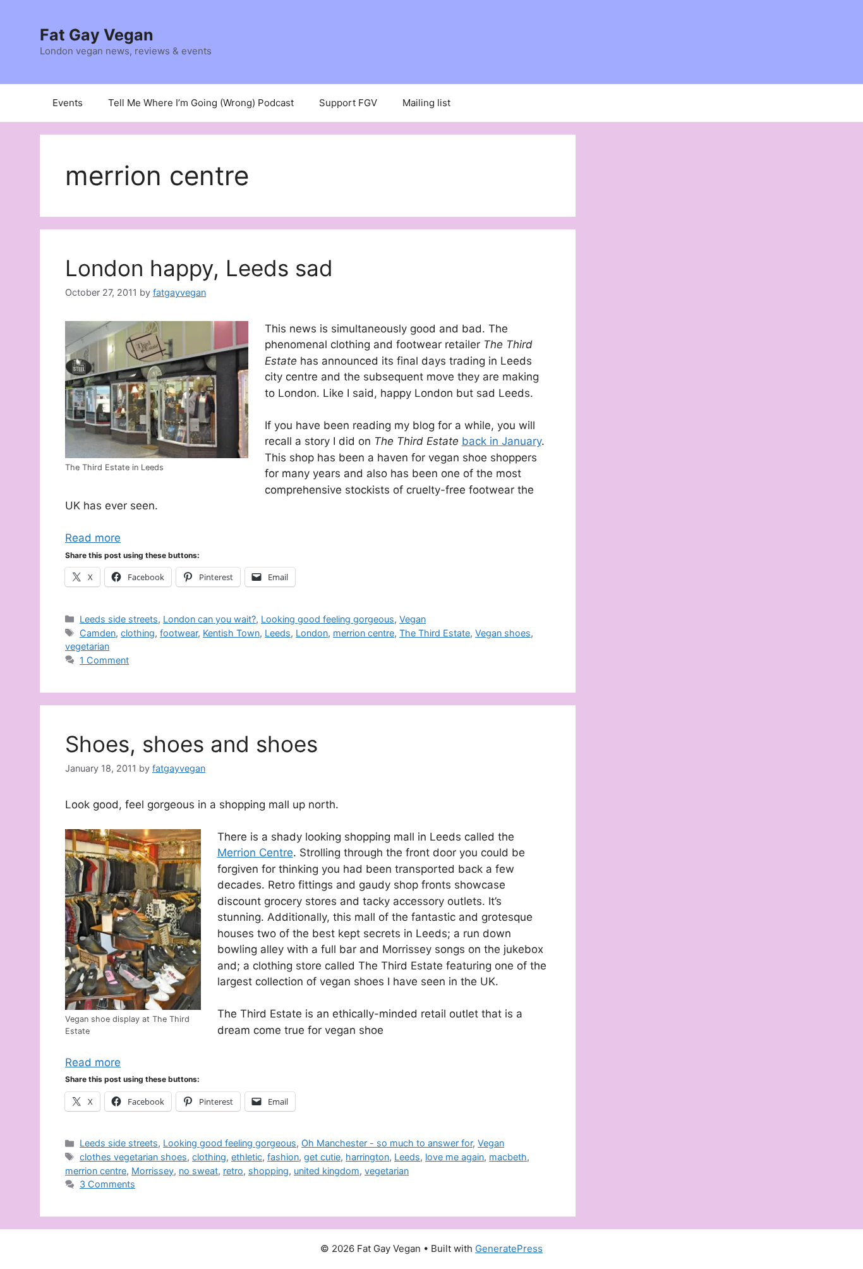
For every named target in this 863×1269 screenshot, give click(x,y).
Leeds (278, 633)
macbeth (508, 1156)
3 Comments (107, 1184)
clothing (138, 633)
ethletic (246, 1156)
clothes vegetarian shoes (133, 1156)
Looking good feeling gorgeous (327, 619)
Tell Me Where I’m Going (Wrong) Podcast (201, 103)
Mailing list (426, 103)
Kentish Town (231, 633)
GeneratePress (509, 1248)
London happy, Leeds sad (199, 268)
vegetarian (87, 646)
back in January (501, 441)
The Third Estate (434, 633)
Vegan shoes (503, 633)
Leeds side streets (119, 619)
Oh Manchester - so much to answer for (387, 1143)
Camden (98, 633)
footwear (179, 633)
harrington (367, 1156)
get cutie (322, 1156)
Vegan (412, 619)
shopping (268, 1170)
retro (233, 1170)
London (312, 633)
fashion (283, 1156)
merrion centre (363, 633)
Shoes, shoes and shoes (191, 744)
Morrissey (152, 1170)
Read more (93, 537)
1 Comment (104, 660)
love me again (454, 1156)
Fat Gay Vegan (97, 34)
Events (67, 103)
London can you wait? (209, 619)
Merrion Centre (255, 852)
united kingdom (326, 1170)
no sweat (198, 1170)
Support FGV (348, 103)
